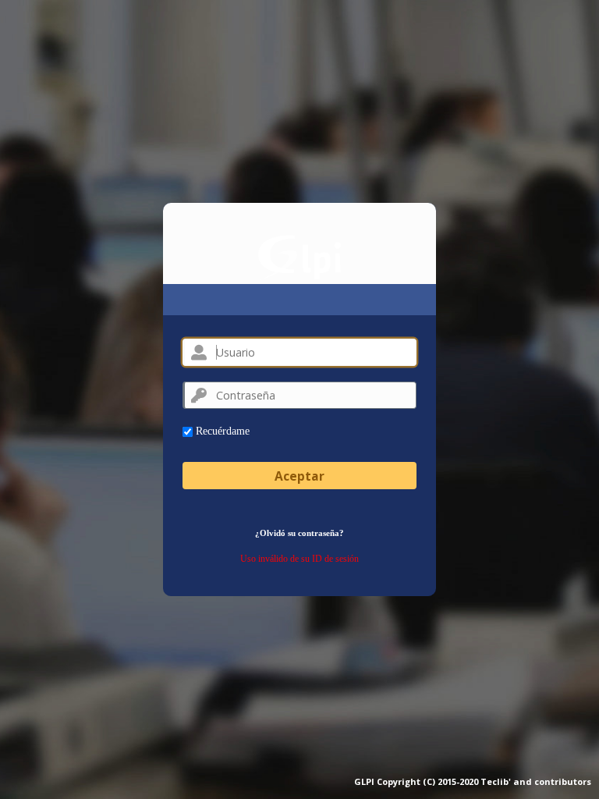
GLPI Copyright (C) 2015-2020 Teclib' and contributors (472, 781)
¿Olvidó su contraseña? (299, 533)
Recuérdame (221, 430)
